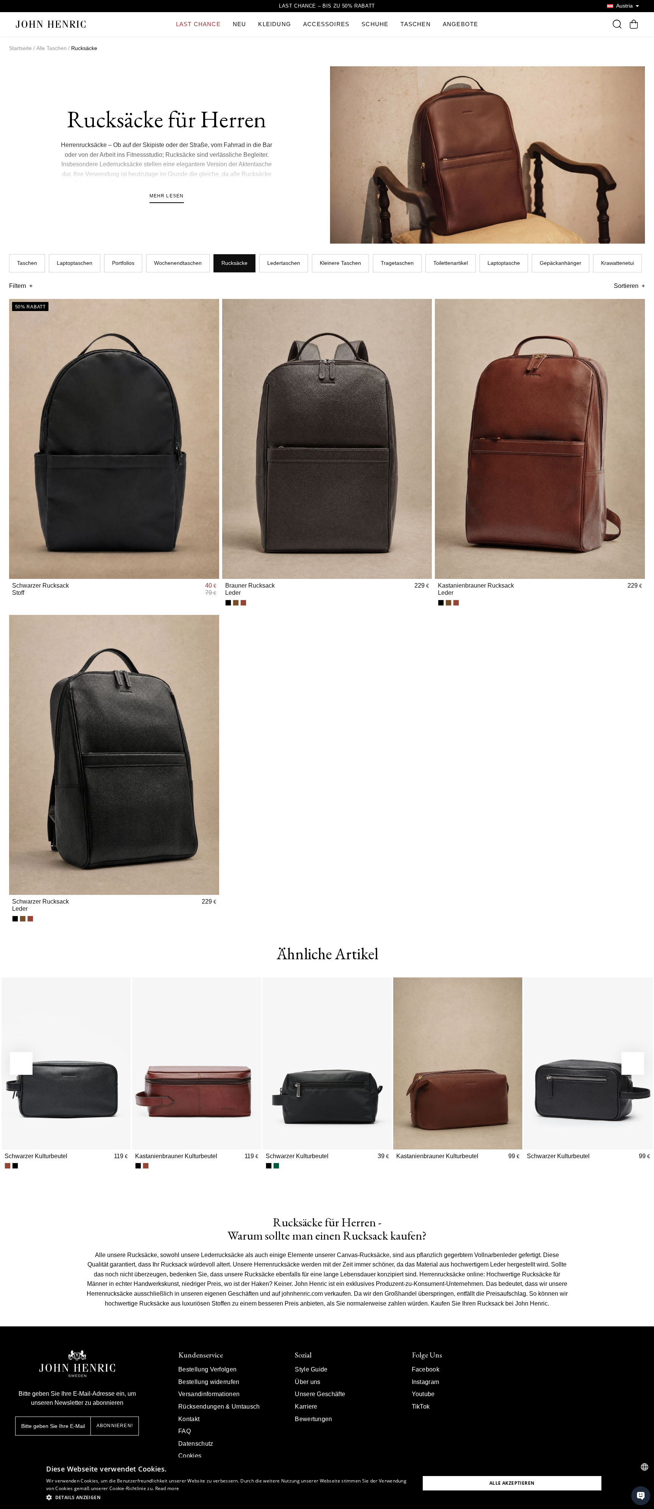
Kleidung (274, 24)
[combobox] (644, 1467)
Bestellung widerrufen (209, 1382)
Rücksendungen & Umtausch (219, 1406)
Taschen (27, 263)
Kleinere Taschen (340, 263)
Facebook (426, 1369)
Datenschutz (195, 1443)
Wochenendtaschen (178, 263)
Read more (167, 1488)
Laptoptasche (503, 263)
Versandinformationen (209, 1394)
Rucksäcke (234, 263)
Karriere (306, 1406)
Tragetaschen (397, 263)
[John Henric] (51, 24)
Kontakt (188, 1419)
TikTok (421, 1406)
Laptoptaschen (74, 263)
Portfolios (123, 263)
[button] (227, 1497)
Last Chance (198, 24)
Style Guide (311, 1369)
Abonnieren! (115, 1425)
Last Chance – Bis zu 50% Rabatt (327, 6)
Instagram (425, 1382)
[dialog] (327, 1483)
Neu (239, 24)
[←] (21, 1063)
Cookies (189, 1456)
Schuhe (374, 24)
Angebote (460, 24)
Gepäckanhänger (560, 263)
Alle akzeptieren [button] (511, 1483)
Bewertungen (313, 1419)
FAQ (184, 1431)
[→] (632, 1063)
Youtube (423, 1394)
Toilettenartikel (450, 263)
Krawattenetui (617, 263)
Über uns (308, 1382)
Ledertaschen (283, 263)
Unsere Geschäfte (320, 1394)
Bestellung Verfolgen (207, 1369)
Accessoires (326, 24)
